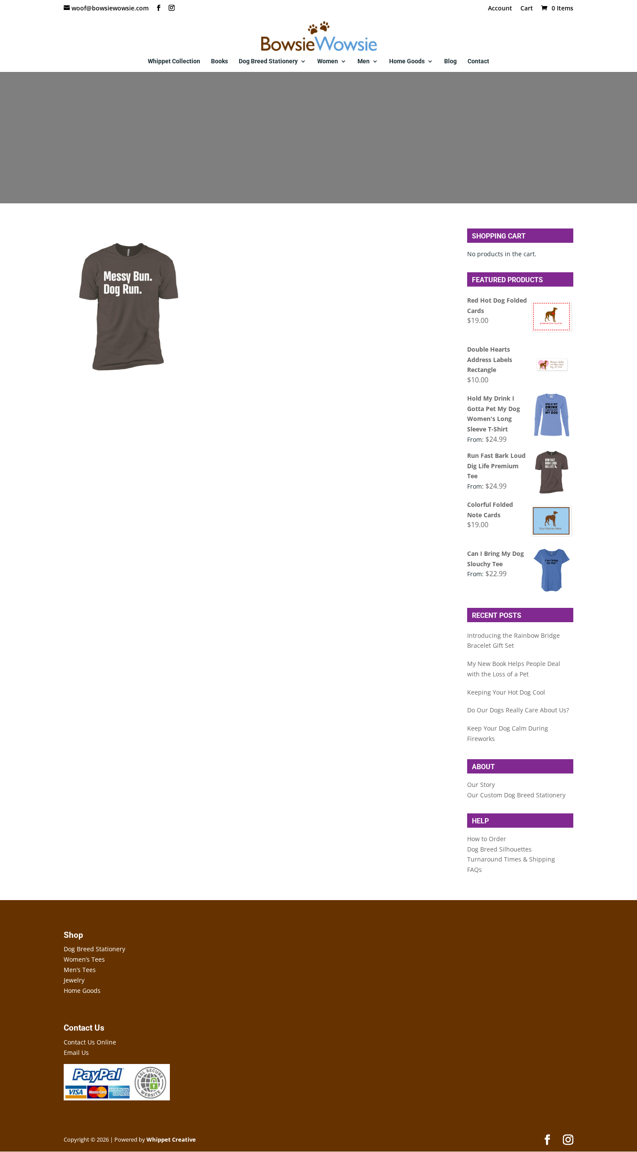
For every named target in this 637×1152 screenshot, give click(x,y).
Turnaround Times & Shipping (511, 859)
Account (500, 8)
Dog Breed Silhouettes (499, 849)
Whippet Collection (174, 61)
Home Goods (407, 61)
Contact (478, 61)
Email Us (76, 1052)
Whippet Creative (171, 1139)
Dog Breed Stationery (268, 61)
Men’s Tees (80, 970)
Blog (450, 61)
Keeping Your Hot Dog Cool (506, 692)
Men (364, 61)
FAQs (474, 869)
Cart (526, 8)
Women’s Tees (84, 959)
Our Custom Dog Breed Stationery (516, 795)
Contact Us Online (90, 1042)
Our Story (481, 784)
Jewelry (74, 980)
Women (327, 61)
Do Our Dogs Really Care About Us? (518, 710)
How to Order (486, 839)
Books (219, 61)
